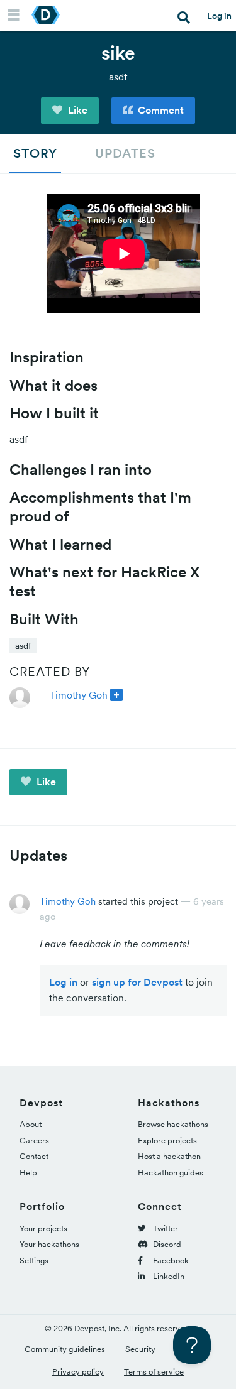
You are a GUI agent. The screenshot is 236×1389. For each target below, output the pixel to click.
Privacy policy (78, 1371)
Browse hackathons (173, 1124)
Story (35, 153)
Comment (159, 110)
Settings (34, 1260)
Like (76, 110)
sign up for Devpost (137, 982)
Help (28, 1172)
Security (140, 1349)
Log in (219, 15)
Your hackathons (49, 1244)
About (31, 1124)
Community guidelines (65, 1349)
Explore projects (167, 1140)
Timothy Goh (78, 695)
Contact (34, 1156)
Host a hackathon (169, 1156)
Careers (34, 1140)
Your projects (43, 1228)
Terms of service (154, 1371)
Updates (125, 153)
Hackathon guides (170, 1172)
